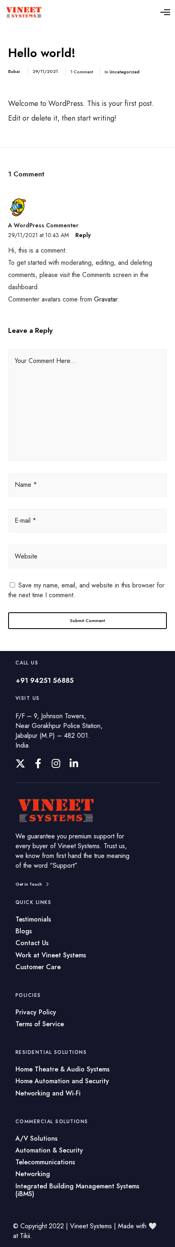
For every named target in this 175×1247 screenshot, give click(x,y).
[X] (20, 763)
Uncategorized (124, 71)
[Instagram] (56, 763)
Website (26, 556)
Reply (83, 235)
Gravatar (105, 299)
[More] (56, 810)
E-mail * (25, 520)
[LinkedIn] (74, 763)
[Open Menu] (165, 12)
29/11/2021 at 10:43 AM (38, 235)
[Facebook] (38, 763)
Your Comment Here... (45, 360)
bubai (14, 71)
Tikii (25, 1235)
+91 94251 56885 (44, 680)
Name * (26, 484)
